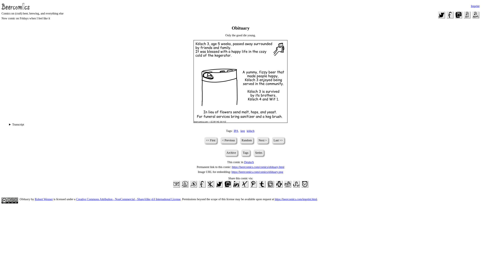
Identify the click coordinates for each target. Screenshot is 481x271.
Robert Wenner (44, 199)
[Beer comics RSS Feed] (467, 17)
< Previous (228, 140)
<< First (210, 140)
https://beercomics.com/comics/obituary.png (257, 172)
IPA (236, 130)
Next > (263, 140)
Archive (231, 152)
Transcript (18, 124)
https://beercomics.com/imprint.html (296, 199)
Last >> (278, 140)
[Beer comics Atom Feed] (475, 17)
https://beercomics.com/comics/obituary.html (258, 167)
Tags (245, 152)
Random (247, 140)
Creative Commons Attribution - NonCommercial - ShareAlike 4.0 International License (128, 199)
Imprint (475, 6)
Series (258, 152)
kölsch (250, 130)
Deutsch (249, 162)
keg (242, 130)
